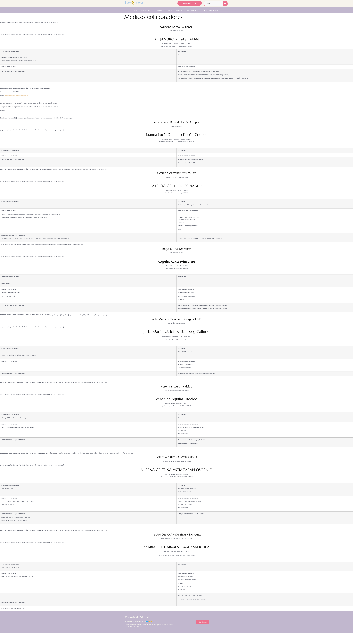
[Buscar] (225, 3)
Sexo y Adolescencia (211, 10)
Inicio (135, 10)
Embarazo (159, 10)
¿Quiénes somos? (146, 10)
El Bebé (170, 10)
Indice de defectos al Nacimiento (187, 10)
